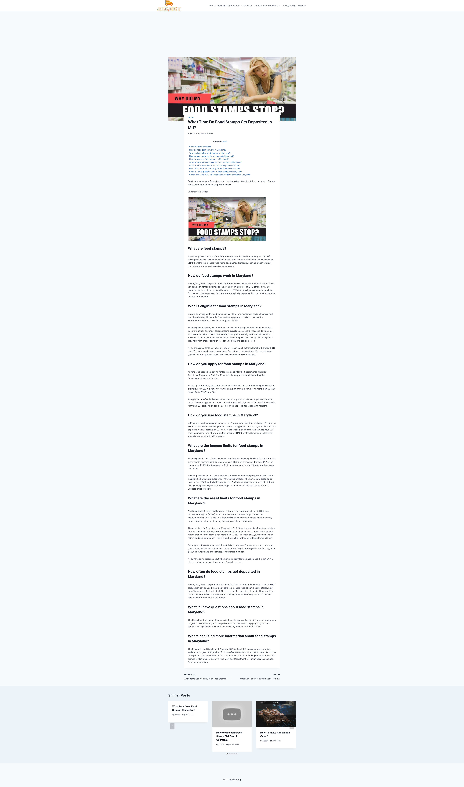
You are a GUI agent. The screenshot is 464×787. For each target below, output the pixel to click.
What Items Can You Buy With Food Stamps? (205, 677)
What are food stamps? (200, 146)
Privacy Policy (288, 5)
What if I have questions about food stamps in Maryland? (215, 171)
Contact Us (246, 5)
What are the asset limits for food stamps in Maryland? (214, 165)
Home (212, 5)
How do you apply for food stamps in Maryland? (211, 156)
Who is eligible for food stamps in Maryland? (209, 153)
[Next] (292, 726)
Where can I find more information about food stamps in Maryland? (220, 174)
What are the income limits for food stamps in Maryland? (215, 162)
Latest (191, 117)
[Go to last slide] (172, 726)
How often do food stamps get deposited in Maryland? (214, 168)
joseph (192, 133)
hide (225, 142)
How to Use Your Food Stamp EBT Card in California (229, 736)
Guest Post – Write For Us (267, 5)
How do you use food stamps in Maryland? (209, 159)
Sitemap (302, 5)
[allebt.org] (169, 5)
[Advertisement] (232, 29)
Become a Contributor (228, 5)
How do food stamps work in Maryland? (207, 150)
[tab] (227, 754)
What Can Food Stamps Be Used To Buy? (260, 677)
